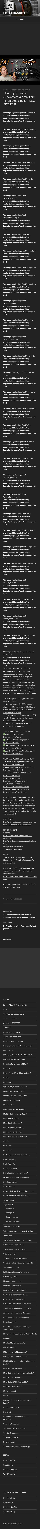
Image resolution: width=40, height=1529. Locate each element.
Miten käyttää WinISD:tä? (13, 1378)
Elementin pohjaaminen (12, 1281)
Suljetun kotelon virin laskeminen (16, 1196)
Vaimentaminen (9, 1254)
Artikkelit (7, 1028)
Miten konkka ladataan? (12, 1123)
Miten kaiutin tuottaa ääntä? (14, 1368)
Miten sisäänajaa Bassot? (13, 1387)
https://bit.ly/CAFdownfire (13, 764)
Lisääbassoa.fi (16, 13)
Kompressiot (8, 1069)
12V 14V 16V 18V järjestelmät (15, 1005)
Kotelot (6, 1078)
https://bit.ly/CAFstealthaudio (15, 792)
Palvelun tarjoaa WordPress (13, 1524)
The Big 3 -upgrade (10, 1433)
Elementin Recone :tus (12, 1286)
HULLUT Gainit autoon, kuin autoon (17, 1304)
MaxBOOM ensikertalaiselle (14, 1343)
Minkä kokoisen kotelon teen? (15, 1114)
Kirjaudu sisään (9, 1460)
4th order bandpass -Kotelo (14, 1299)
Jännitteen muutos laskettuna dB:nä (17, 1313)
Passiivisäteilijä (9, 1159)
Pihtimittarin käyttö (11, 1408)
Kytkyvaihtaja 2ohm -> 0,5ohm (15, 1087)
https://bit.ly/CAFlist (11, 743)
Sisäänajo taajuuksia (11, 1424)
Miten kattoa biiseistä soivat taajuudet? (18, 1373)
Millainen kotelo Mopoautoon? (15, 1352)
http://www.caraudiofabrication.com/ (17, 836)
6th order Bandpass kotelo (13, 1014)
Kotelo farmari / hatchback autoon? (17, 1073)
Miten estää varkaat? (11, 1119)
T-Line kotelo (8, 1200)
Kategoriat (10, 1213)
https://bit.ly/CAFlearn (12, 737)
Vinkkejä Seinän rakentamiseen (15, 1259)
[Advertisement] (20, 39)
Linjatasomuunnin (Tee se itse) (15, 1096)
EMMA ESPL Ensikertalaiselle (15, 1290)
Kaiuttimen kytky (10, 1322)
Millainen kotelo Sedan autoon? (15, 1357)
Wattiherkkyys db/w (11, 1268)
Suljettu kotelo (9, 1187)
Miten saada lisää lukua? (12, 1132)
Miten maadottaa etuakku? (13, 1128)
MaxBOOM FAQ (9, 1347)
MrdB (5, 1396)
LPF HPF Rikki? (9, 1105)
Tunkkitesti (7, 1236)
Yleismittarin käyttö (11, 1438)
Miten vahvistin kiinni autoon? (15, 1137)
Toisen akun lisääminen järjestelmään (18, 1231)
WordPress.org (9, 1474)
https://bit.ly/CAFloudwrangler (15, 781)
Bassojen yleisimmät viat (13, 1041)
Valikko (21, 19)
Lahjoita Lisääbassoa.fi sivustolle (16, 1272)
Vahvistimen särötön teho (13, 1245)
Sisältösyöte (8, 1465)
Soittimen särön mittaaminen (14, 1428)
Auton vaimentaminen (12, 1037)
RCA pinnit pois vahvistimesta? (15, 1173)
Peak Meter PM (9, 1164)
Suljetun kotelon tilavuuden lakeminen (18, 1191)
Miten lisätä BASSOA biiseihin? (15, 1382)
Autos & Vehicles (14, 899)
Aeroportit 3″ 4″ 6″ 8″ (11, 1023)
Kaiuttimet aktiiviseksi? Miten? (15, 1064)
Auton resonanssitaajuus (13, 1032)
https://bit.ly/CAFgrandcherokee (16, 787)
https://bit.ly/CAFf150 (11, 775)
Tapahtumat (8, 1205)
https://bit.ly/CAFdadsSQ (13, 770)
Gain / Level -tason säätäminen (15, 1295)
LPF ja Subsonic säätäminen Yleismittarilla (20, 1334)
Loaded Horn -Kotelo (11, 1100)
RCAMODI (7, 1412)
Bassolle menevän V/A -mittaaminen (17, 1046)
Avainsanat (10, 1208)
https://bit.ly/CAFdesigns (13, 748)
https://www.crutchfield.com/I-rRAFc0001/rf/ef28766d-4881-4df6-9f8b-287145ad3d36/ (19, 710)
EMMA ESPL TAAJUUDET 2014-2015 (17, 1055)
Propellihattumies (10, 1169)
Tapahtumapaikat (13, 1221)
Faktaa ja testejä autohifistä (14, 1059)
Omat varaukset (12, 1217)
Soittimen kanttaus (10, 1182)
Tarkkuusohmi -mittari (12, 1227)
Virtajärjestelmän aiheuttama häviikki (18, 1263)
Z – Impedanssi (9, 1442)
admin (27, 90)
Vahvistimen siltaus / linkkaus (14, 1249)
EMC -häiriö (8, 1050)
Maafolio (6, 1338)
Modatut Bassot (9, 1391)
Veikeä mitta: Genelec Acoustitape (16, 1447)
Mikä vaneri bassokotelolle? (14, 1109)
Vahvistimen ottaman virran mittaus (17, 1240)
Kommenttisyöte (10, 1470)
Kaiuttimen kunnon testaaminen (16, 1317)
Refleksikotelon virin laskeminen (16, 1178)
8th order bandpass (11, 1019)
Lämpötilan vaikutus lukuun (14, 1091)
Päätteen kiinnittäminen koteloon (16, 1155)
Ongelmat (7, 1150)
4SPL (5, 1010)
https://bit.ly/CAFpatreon (13, 754)
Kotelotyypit (8, 1082)
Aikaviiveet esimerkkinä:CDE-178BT (17, 1308)
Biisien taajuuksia (10, 1277)
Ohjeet (6, 1141)
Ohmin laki (7, 1146)
